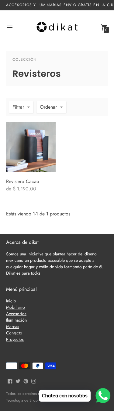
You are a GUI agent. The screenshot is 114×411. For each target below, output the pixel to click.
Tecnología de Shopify (23, 400)
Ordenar (48, 106)
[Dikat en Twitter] (18, 380)
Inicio (11, 301)
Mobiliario (15, 307)
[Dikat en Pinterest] (25, 380)
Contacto (14, 333)
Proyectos (15, 339)
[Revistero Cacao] (31, 147)
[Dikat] (57, 27)
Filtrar (18, 106)
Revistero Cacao (22, 181)
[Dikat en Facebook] (10, 380)
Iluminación (16, 320)
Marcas (12, 326)
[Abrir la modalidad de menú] (9, 27)
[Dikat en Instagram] (33, 380)
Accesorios (16, 314)
